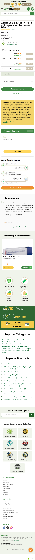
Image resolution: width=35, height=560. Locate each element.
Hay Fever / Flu (9, 17)
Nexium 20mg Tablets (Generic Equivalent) (15, 378)
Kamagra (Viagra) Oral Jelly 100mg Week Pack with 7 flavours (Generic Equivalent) (18, 385)
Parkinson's (25, 350)
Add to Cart (29, 54)
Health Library (6, 482)
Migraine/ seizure (7, 350)
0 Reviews (13, 30)
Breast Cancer (6, 346)
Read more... (6, 123)
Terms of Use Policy (7, 506)
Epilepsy (14, 346)
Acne (3, 340)
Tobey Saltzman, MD (11, 44)
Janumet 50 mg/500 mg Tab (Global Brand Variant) (18, 397)
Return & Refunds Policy (8, 510)
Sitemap (5, 518)
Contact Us (5, 495)
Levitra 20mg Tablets (10, 364)
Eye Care (4, 348)
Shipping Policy (6, 504)
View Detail (7, 267)
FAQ (4, 490)
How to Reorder (6, 488)
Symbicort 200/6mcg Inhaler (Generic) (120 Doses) (18, 389)
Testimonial (5, 492)
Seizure (4, 353)
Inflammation (28, 348)
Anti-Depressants (19, 340)
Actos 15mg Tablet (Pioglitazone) (13, 372)
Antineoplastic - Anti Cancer (10, 342)
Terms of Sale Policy (7, 508)
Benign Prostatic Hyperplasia (10, 344)
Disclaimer (5, 514)
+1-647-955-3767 (19, 1)
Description (6, 74)
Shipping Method (8, 81)
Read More (16, 540)
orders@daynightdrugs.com (10, 121)
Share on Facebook (18, 89)
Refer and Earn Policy (8, 516)
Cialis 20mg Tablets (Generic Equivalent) (15, 381)
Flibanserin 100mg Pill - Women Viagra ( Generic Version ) (17, 393)
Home (2, 17)
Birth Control (23, 344)
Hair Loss (10, 348)
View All (30, 131)
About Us (5, 480)
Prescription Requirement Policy (10, 512)
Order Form (17, 188)
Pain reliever (16, 350)
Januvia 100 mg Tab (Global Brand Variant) (15, 400)
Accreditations (6, 486)
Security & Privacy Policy (8, 502)
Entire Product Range (8, 484)
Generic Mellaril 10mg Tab (11, 256)
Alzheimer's (10, 340)
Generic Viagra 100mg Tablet (12, 375)
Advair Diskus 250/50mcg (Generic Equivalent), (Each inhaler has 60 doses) (18, 368)
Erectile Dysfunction (23, 346)
